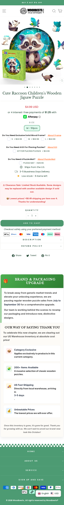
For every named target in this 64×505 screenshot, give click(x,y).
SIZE (32, 122)
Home (31, 451)
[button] (48, 493)
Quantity (32, 210)
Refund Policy (32, 246)
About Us (31, 461)
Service (31, 470)
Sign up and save (31, 480)
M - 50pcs (32, 128)
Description (32, 239)
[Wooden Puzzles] (32, 11)
